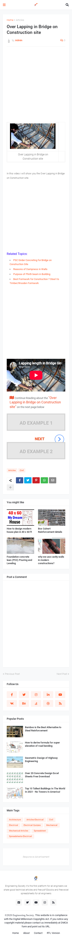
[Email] (52, 480)
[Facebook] (19, 480)
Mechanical (51, 825)
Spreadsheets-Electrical (20, 836)
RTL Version (53, 933)
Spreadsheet (40, 831)
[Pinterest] (36, 480)
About (26, 933)
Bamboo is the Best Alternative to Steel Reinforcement (43, 729)
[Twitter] (27, 480)
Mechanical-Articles (18, 831)
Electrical (13, 825)
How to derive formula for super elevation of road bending (42, 744)
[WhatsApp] (44, 480)
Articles (20, 20)
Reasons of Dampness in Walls (30, 269)
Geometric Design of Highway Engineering (41, 759)
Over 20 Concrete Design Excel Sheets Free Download (42, 775)
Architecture (15, 819)
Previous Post (12, 673)
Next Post (62, 673)
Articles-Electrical (35, 819)
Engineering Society (23, 915)
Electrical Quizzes (32, 825)
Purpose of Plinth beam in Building (31, 274)
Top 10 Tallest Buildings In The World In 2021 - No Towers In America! (45, 790)
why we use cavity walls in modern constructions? (51, 560)
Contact (38, 933)
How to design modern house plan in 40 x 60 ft (19, 530)
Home (10, 20)
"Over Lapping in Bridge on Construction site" (35, 402)
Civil (22, 470)
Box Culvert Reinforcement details (50, 530)
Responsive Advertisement (36, 857)
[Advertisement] (36, 86)
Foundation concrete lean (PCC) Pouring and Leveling (19, 560)
